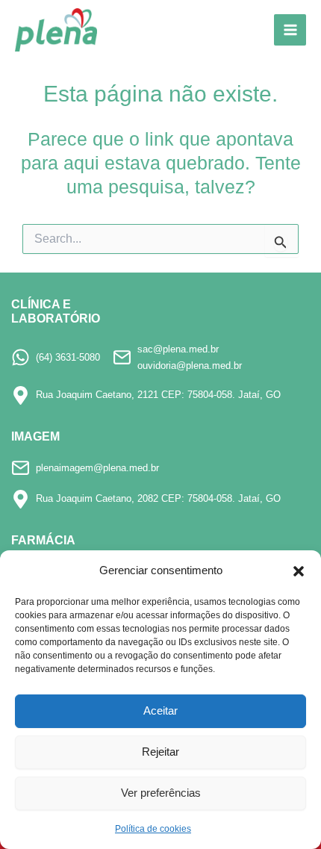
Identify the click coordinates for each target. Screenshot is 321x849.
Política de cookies (153, 829)
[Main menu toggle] (290, 30)
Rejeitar (160, 751)
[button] (298, 571)
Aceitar (160, 710)
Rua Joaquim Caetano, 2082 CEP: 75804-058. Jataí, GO (158, 498)
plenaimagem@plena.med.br (97, 467)
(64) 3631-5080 (68, 357)
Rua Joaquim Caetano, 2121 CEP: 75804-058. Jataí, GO (158, 394)
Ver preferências (161, 792)
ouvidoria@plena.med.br (189, 365)
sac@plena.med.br (178, 349)
